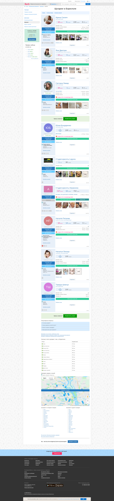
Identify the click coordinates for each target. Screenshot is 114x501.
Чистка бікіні (59, 91)
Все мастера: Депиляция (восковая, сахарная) (50, 435)
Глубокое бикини (50, 12)
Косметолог (26, 460)
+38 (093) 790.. (48, 230)
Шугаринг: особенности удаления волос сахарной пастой (52, 336)
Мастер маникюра (39, 461)
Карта (59, 476)
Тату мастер (26, 463)
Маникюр (71, 464)
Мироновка (46, 421)
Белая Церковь (46, 410)
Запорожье (71, 415)
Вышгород (46, 417)
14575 (34, 35)
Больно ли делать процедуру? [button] (48, 327)
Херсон (70, 420)
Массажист (38, 460)
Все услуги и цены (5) (72, 298)
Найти (87, 4)
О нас (25, 471)
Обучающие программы (62, 471)
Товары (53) (82, 199)
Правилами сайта (76, 499)
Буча (44, 414)
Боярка (45, 411)
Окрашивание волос (62, 460)
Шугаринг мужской (58, 12)
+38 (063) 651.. (48, 62)
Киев (44, 409)
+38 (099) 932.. (48, 139)
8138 (34, 34)
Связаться (48, 200)
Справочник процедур (45, 477)
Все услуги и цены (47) (72, 64)
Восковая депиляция (28, 20)
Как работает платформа (29, 473)
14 (67, 223)
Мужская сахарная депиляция (30, 26)
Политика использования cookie (47, 473)
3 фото (78, 271)
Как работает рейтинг (45, 471)
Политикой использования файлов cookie (65, 499)
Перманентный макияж (62, 461)
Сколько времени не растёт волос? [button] (49, 325)
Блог (42, 476)
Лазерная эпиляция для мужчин (30, 14)
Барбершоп (38, 463)
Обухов (45, 422)
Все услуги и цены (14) (72, 265)
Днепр (70, 413)
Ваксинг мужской (27, 24)
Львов (70, 414)
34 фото (85, 204)
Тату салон (26, 464)
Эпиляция (26, 9)
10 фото (85, 105)
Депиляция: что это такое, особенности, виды (50, 333)
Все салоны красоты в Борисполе (47, 436)
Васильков (46, 415)
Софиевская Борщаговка (48, 426)
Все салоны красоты (51, 460)
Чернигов (70, 421)
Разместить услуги (70, 118)
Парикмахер (26, 461)
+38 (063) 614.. (48, 29)
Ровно (70, 427)
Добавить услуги (73, 441)
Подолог (37, 464)
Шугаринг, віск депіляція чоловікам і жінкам (66, 194)
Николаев (70, 417)
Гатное (45, 427)
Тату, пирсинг (71, 463)
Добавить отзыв (59, 42)
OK (83, 499)
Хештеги (59, 474)
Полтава (70, 422)
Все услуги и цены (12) (72, 31)
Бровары (45, 413)
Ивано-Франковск (72, 428)
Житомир (70, 424)
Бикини (43, 12)
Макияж (59, 463)
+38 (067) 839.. (48, 296)
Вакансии (60, 473)
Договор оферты (27, 477)
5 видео (85, 205)
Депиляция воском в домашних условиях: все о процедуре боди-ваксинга (55, 335)
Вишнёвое (46, 416)
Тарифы (26, 474)
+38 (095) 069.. (48, 96)
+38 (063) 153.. (48, 168)
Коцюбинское (46, 424)
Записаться (48, 32)
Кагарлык (45, 420)
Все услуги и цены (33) (72, 168)
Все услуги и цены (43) (72, 234)
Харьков (70, 411)
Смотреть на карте (46, 39)
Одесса (70, 410)
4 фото (85, 70)
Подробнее (72, 45)
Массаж (70, 461)
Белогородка (46, 423)
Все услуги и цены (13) (72, 138)
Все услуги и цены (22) (72, 99)
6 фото (85, 174)
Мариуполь (71, 432)
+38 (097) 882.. (48, 197)
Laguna (66, 159)
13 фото (85, 37)
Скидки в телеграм (61, 477)
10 (67, 191)
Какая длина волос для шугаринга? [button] (49, 329)
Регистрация (83, 1)
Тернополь (71, 429)
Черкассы (70, 423)
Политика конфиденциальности (30, 476)
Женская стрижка (50, 464)
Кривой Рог (71, 416)
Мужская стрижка (50, 463)
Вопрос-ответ (43, 474)
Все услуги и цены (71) (66, 199)
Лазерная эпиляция (28, 12)
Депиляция (26, 17)
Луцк (69, 430)
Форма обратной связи (28, 487)
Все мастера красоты (51, 461)
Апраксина (67, 188)
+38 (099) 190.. (48, 263)
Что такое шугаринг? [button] (46, 322)
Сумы (70, 426)
